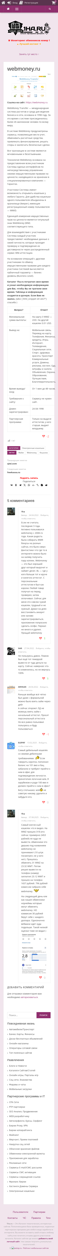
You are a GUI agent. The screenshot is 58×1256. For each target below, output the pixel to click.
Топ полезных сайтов (20, 1052)
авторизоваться (29, 997)
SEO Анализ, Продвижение (23, 1111)
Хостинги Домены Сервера (23, 1186)
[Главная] (3, 3)
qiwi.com (12, 463)
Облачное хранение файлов (24, 1148)
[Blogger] (42, 485)
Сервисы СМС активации (22, 1172)
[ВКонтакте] (11, 485)
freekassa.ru (13, 472)
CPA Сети (14, 1102)
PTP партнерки (17, 1106)
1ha (23, 511)
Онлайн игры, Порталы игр (23, 1075)
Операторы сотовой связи (23, 1048)
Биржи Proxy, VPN (18, 1125)
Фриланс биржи (17, 1181)
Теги (48, 1218)
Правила (36, 1218)
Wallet (21, 452)
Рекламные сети (17, 1162)
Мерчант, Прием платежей (23, 1139)
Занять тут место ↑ (29, 54)
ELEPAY (21, 742)
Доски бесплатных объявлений (26, 1038)
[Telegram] (20, 485)
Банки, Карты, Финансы (21, 1034)
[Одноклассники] (16, 485)
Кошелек (44, 452)
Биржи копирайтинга (20, 1130)
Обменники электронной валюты (27, 1153)
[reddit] (46, 485)
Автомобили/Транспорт (21, 1029)
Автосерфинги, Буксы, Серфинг (25, 1120)
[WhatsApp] (29, 485)
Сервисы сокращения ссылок (25, 1176)
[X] (24, 485)
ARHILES (22, 686)
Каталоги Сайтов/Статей (22, 1070)
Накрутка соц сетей (19, 1144)
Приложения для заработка (24, 1158)
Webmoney (32, 452)
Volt (20, 648)
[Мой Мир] (33, 485)
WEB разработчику (19, 1116)
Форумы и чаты (17, 1084)
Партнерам (39, 1212)
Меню (16, 9)
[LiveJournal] (37, 485)
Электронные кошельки (33, 448)
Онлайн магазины (19, 1043)
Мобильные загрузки (20, 1089)
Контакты (13, 1218)
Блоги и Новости (18, 1065)
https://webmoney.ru (37, 102)
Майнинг (14, 1134)
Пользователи (20, 1212)
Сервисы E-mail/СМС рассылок (25, 1167)
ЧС (24, 1218)
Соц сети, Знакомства (20, 1079)
